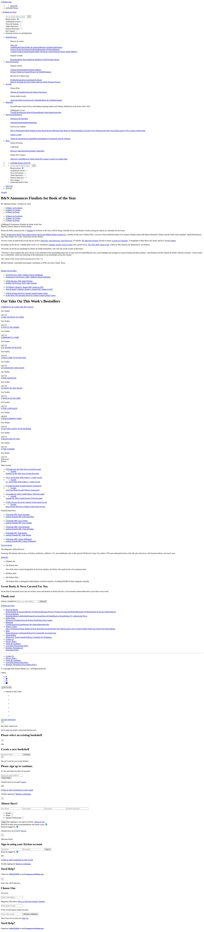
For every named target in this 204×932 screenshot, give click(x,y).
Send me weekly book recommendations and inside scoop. (23, 824)
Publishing (25, 123)
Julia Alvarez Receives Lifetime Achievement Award (25, 507)
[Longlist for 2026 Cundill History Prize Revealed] (25, 494)
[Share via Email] (12, 212)
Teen (32, 70)
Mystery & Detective (47, 47)
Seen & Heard (36, 80)
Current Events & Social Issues (22, 52)
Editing (18, 123)
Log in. (23, 782)
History (57, 49)
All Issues (34, 112)
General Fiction (16, 70)
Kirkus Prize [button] (10, 618)
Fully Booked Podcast (52, 82)
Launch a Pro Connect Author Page (78, 629)
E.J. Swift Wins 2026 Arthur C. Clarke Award (23, 482)
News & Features (12, 24)
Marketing (33, 123)
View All (13, 45)
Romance (58, 47)
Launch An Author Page (58, 159)
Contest (21, 637)
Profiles (13, 80)
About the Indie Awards (19, 100)
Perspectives (20, 80)
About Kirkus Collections (34, 151)
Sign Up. (25, 918)
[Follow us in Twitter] (6, 679)
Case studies (29, 139)
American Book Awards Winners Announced (22, 490)
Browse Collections (17, 151)
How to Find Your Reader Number (31, 902)
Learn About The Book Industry (103, 629)
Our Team (15, 637)
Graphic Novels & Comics (43, 52)
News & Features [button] (12, 62)
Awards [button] (8, 84)
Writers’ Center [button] (11, 627)
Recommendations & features (45, 139)
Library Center (15, 135)
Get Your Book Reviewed (44, 131)
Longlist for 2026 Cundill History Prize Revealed (24, 498)
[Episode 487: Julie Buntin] (16, 533)
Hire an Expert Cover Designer (91, 131)
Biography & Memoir (46, 49)
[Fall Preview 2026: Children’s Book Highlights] (24, 275)
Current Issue (15, 112)
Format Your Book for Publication (66, 131)
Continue (27, 754)
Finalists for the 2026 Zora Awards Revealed (22, 474)
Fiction (22, 47)
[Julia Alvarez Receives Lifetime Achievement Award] (26, 502)
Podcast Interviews (13, 29)
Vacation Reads (53, 60)
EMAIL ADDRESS (8, 601)
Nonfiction (34, 49)
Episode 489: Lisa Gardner (22, 523)
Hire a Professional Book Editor (18, 629)
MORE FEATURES (9, 271)
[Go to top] (6, 687)
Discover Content (16, 159)
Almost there (6, 778)
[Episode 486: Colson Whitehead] (19, 539)
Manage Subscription (46, 112)
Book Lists (18, 616)
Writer (8, 815)
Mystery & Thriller (37, 72)
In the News (26, 82)
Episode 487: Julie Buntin (21, 535)
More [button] (8, 141)
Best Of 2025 (43, 60)
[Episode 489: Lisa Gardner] (17, 521)
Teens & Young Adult (61, 52)
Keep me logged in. (8, 827)
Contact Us (10, 656)
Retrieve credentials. (23, 794)
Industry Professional (14, 818)
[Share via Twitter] (13, 210)
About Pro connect (42, 159)
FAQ (26, 637)
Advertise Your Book (110, 131)
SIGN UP (43, 601)
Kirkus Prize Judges (45, 620)
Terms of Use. (39, 822)
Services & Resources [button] (14, 115)
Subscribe (57, 112)
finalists (30, 231)
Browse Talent (29, 159)
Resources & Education (19, 119)
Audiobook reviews (13, 22)
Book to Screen (16, 82)
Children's (73, 52)
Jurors (44, 92)
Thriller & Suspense (32, 47)
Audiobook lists (32, 60)
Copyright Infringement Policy (17, 646)
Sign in (4, 822)
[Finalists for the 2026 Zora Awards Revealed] (23, 469)
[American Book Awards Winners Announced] (23, 486)
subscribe (4, 557)
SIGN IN (13, 6)
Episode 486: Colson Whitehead (24, 541)
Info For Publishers (45, 637)
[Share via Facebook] (14, 208)
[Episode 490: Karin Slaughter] (18, 515)
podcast (9, 517)
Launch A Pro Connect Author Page (131, 131)
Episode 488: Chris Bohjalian (23, 529)
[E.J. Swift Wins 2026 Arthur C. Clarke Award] (24, 478)
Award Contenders (35, 100)
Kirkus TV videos (71, 616)
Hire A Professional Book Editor (22, 131)
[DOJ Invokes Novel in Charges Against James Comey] (27, 293)
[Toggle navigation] (2, 12)
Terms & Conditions (13, 644)
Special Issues (25, 112)
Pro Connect (10, 31)
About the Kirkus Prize (33, 92)
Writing (13, 123)
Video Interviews (12, 26)
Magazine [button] (9, 102)
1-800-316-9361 (14, 874)
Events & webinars (63, 139)
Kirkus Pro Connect (34, 633)
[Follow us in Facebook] (6, 677)
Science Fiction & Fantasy (20, 49)
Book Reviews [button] (11, 37)
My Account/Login (49, 633)
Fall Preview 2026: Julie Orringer (24, 283)
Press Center (33, 637)
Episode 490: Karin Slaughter (23, 517)
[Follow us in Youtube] (7, 683)
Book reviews (11, 19)
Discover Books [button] (12, 610)
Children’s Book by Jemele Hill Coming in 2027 (35, 289)
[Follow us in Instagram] (6, 681)
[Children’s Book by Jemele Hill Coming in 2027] (25, 287)
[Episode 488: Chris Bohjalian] (18, 527)
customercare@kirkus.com (35, 874)
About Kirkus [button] (11, 635)
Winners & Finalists (17, 92)
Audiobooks (15, 47)
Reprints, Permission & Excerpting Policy (14, 649)
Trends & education (17, 139)
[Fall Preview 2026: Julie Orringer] (19, 281)
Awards (28, 80)
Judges (59, 100)
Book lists (22, 60)
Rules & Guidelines (49, 100)
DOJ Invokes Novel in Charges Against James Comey (35, 295)
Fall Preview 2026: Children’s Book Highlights (33, 277)
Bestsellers (14, 60)
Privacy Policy (11, 642)
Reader (8, 813)
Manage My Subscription (32, 625)
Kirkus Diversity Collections (16, 633)
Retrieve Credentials (31, 914)
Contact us (10, 639)
